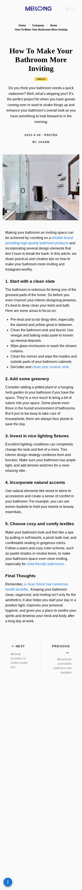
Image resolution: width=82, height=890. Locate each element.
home (22, 25)
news (53, 25)
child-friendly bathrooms (45, 564)
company (38, 25)
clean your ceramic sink (50, 367)
